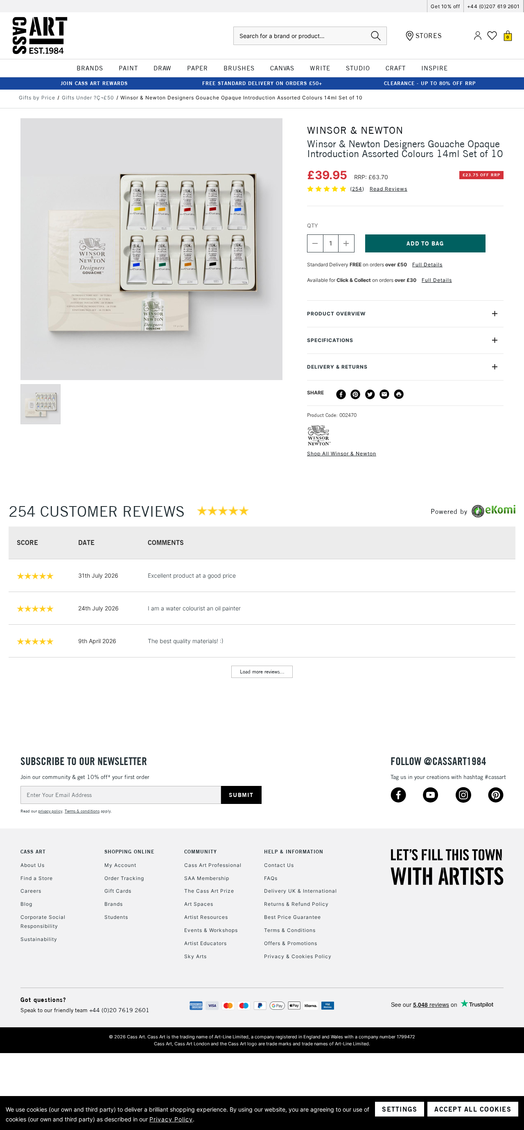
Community (200, 852)
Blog (26, 904)
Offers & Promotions (290, 943)
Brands (113, 904)
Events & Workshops (211, 930)
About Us (32, 865)
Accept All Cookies (472, 1109)
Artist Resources (206, 917)
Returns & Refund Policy (296, 904)
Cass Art (33, 852)
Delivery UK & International (300, 891)
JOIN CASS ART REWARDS (94, 83)
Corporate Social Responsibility (43, 921)
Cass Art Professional (213, 865)
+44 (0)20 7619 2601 (119, 1010)
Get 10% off (445, 6)
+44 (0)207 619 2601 (493, 6)
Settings (399, 1109)
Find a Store (36, 878)
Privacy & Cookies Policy (298, 956)
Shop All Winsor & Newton (341, 453)
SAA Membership (206, 878)
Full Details (427, 264)
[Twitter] (370, 394)
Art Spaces (198, 904)
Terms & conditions (82, 811)
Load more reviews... (262, 672)
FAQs (271, 878)
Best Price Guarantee (292, 917)
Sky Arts (195, 956)
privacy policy (50, 811)
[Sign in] (477, 36)
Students (116, 917)
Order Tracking (124, 878)
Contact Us (279, 865)
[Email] (384, 394)
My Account (120, 865)
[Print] (399, 394)
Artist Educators (205, 943)
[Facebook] (341, 394)
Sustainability (38, 939)
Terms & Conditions (290, 930)
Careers (30, 891)
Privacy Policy (171, 1119)
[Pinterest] (355, 394)
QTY (312, 225)
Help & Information (293, 852)
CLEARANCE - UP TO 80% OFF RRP (430, 83)
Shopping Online (129, 852)
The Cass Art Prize (209, 891)
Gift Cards (117, 891)
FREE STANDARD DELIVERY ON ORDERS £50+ (262, 83)
